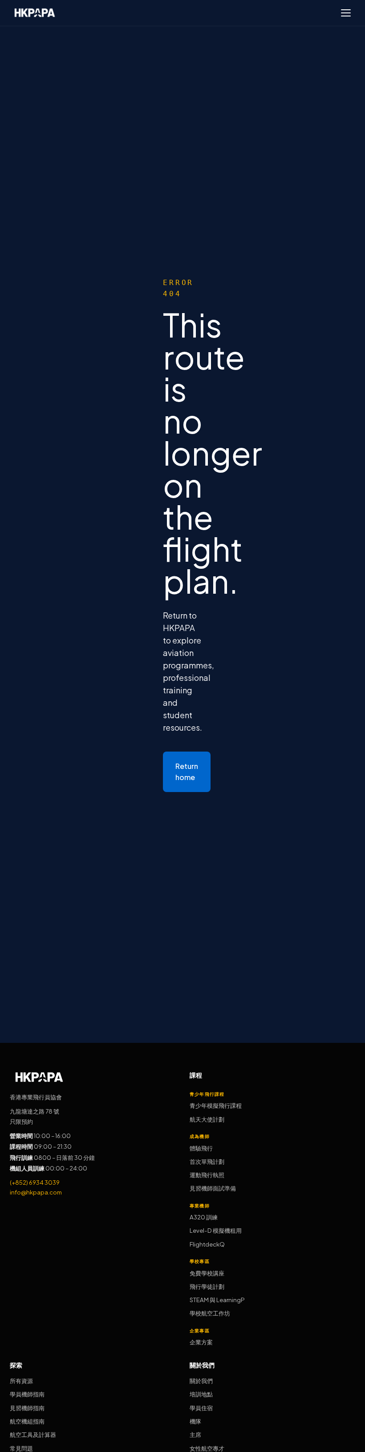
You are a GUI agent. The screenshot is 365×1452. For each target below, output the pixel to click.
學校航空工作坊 (210, 1313)
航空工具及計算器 (33, 1434)
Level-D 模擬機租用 (216, 1230)
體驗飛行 (201, 1148)
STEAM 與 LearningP (217, 1299)
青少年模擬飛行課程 (216, 1105)
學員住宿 (201, 1408)
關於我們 (201, 1380)
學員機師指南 (27, 1394)
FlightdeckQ (207, 1244)
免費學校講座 (207, 1273)
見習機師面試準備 (213, 1188)
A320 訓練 (204, 1217)
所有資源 (21, 1380)
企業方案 (201, 1342)
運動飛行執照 (207, 1174)
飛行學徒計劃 (207, 1286)
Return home (186, 771)
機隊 (195, 1421)
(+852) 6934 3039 (35, 1182)
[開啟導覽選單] (346, 13)
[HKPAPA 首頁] (35, 13)
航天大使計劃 (207, 1119)
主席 (195, 1434)
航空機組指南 (27, 1421)
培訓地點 (201, 1394)
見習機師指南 (27, 1408)
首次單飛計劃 (207, 1161)
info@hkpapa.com (36, 1192)
